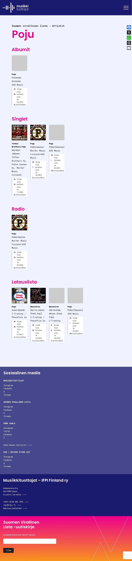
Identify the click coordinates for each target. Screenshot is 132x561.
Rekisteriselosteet (12, 508)
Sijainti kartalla (12, 494)
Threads (7, 395)
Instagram (8, 385)
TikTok (6, 431)
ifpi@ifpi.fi (9, 505)
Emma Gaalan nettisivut (15, 445)
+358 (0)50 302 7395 (13, 502)
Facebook (7, 388)
